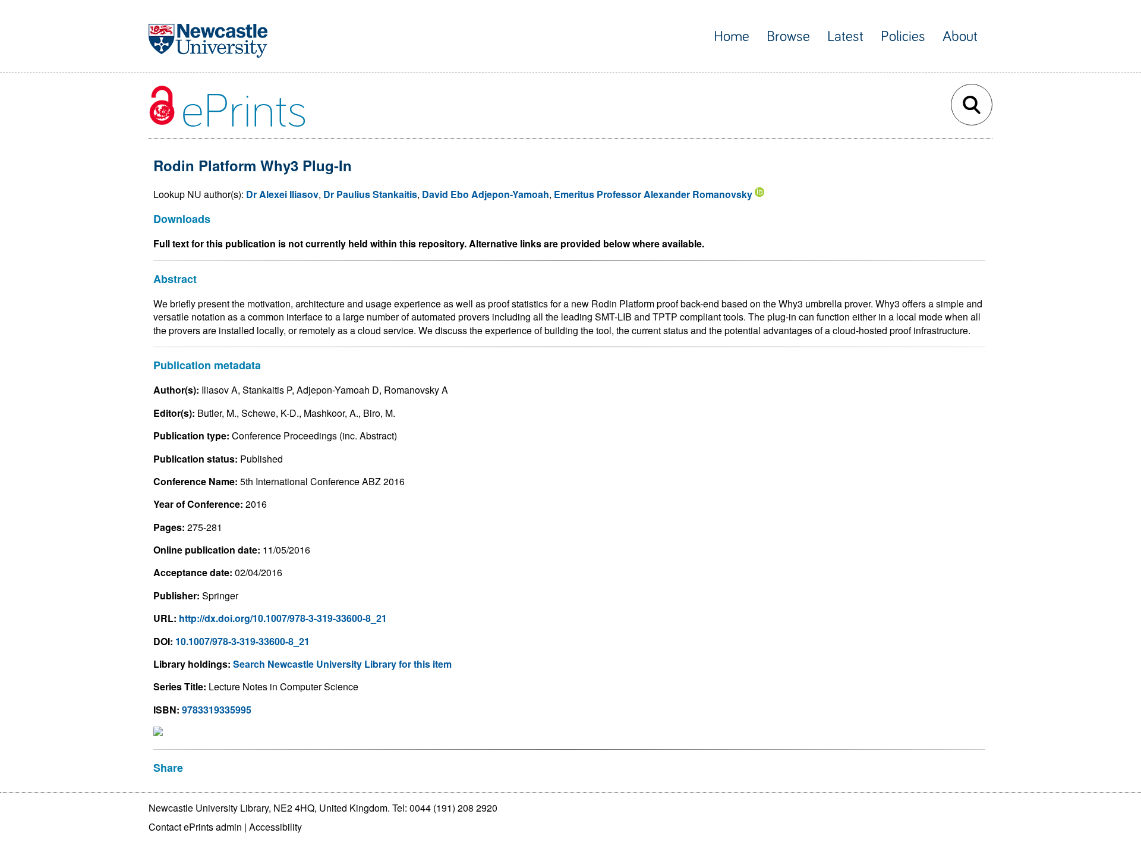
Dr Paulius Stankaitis (370, 194)
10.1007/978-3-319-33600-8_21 (242, 641)
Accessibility (275, 827)
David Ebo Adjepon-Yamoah (485, 194)
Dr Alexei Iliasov (282, 194)
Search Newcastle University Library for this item (342, 664)
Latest (845, 36)
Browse (788, 36)
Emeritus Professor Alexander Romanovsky (653, 194)
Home (731, 36)
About (960, 36)
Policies (903, 36)
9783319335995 (216, 709)
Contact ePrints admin (195, 827)
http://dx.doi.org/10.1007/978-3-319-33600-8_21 (283, 618)
